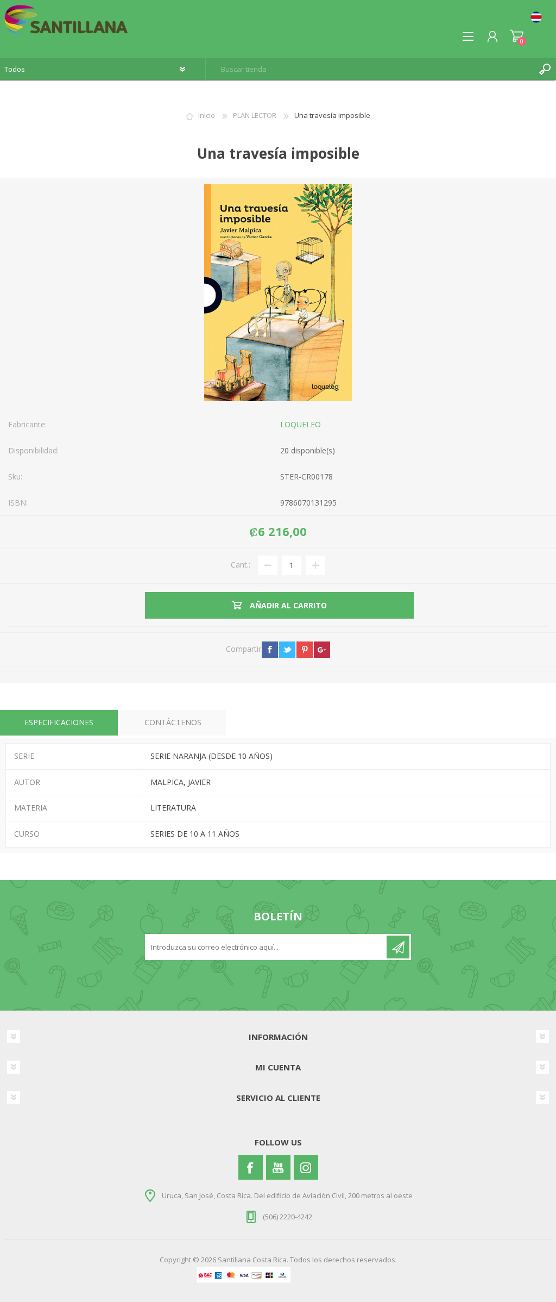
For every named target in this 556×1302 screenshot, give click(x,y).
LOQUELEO (300, 424)
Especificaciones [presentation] (58, 722)
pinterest (304, 649)
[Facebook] (250, 1167)
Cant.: (240, 564)
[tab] (59, 723)
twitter (287, 649)
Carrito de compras (516, 36)
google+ (322, 649)
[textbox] (370, 69)
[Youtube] (278, 1167)
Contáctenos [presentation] (172, 722)
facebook (270, 649)
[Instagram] (306, 1167)
